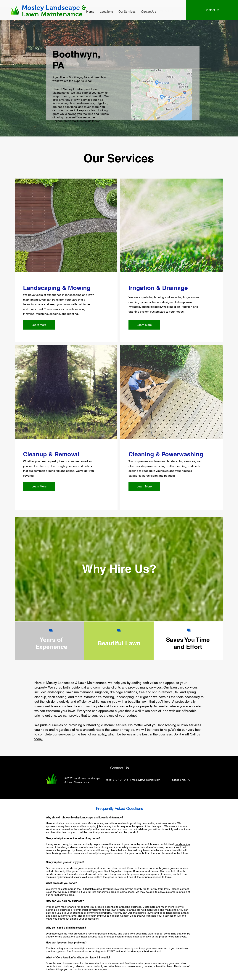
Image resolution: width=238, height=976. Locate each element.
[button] (106, 11)
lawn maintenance (65, 906)
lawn (185, 868)
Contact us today (88, 121)
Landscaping (182, 844)
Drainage (51, 933)
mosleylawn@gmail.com (146, 779)
